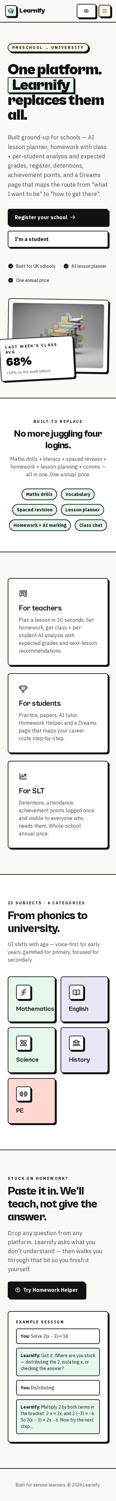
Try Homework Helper (50, 1290)
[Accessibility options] (86, 11)
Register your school (41, 217)
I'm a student (32, 239)
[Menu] (105, 11)
